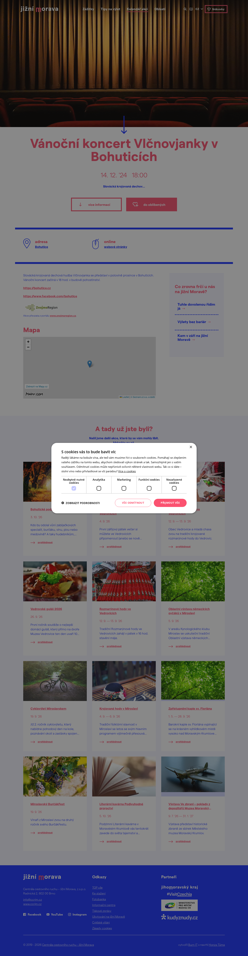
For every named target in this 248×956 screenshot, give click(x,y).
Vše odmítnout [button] (133, 502)
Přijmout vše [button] (170, 502)
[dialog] (124, 478)
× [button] (190, 447)
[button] (80, 502)
